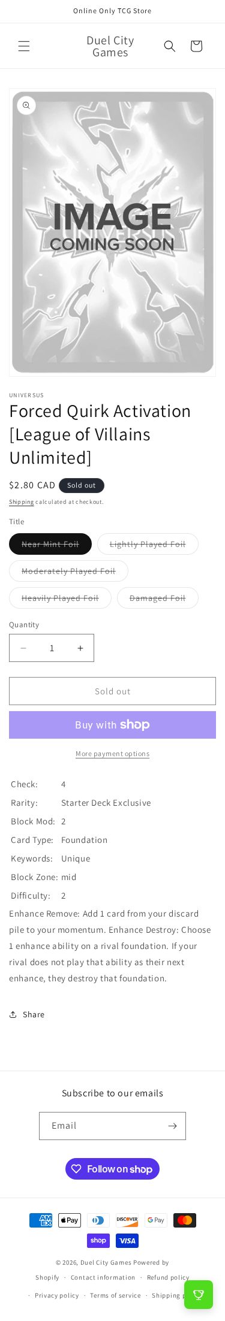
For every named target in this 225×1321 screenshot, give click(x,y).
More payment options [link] (112, 753)
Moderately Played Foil (75, 573)
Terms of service (115, 1295)
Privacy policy (57, 1295)
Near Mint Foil (57, 546)
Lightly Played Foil (154, 546)
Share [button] (34, 1014)
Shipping (21, 502)
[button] (24, 46)
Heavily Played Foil (67, 600)
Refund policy (168, 1277)
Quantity (24, 624)
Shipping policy (177, 1295)
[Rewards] (198, 1294)
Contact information (103, 1277)
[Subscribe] (172, 1126)
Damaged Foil (164, 600)
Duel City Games (106, 1262)
